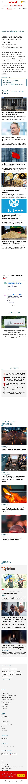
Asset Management (10, 30)
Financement (5, 669)
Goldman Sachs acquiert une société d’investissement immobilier (15, 393)
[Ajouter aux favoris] (5, 47)
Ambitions (11, 674)
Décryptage (13, 669)
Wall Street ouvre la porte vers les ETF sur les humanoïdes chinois (15, 384)
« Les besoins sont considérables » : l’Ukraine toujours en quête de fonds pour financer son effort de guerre (13, 647)
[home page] (13, 1)
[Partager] (2, 47)
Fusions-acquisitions (7, 677)
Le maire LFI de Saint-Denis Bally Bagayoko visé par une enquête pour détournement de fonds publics (13, 619)
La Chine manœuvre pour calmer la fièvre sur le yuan (13, 165)
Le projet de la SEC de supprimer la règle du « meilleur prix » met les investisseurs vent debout (15, 379)
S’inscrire (20, 84)
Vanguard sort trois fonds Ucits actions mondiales (14, 331)
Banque (18, 671)
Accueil (3, 30)
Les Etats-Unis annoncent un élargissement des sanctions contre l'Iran (13, 139)
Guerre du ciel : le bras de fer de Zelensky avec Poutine (11, 593)
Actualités (18, 30)
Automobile (18, 674)
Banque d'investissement (8, 671)
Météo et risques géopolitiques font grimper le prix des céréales (13, 243)
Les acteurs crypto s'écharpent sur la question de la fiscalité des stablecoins (13, 190)
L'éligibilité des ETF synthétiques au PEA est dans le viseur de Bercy (15, 374)
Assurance (4, 674)
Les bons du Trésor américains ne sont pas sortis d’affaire (12, 113)
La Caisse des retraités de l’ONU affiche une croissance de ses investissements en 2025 (11, 217)
